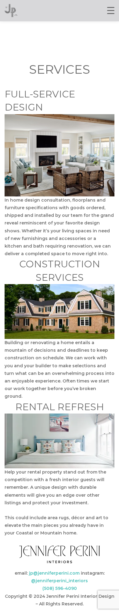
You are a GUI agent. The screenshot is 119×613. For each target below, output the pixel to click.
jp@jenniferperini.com (54, 573)
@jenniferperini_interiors (59, 580)
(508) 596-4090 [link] (59, 588)
